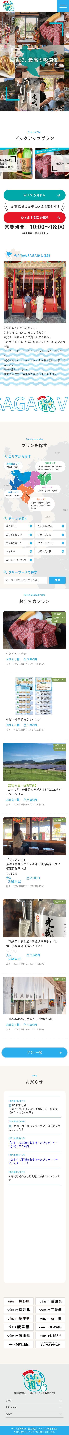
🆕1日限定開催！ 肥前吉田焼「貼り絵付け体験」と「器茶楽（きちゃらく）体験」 (33, 1109)
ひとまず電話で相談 (34, 217)
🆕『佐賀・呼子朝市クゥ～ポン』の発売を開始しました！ (34, 1128)
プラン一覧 (34, 1052)
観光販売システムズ (37, 1429)
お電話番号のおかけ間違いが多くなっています (34, 1178)
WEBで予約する (34, 195)
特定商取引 (52, 1429)
